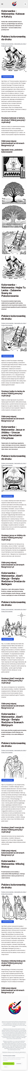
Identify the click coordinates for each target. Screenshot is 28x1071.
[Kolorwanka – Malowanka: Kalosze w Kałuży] (14, 268)
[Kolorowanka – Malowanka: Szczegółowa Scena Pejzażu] (14, 192)
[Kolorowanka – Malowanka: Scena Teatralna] (14, 167)
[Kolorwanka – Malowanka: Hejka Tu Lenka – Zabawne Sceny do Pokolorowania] (14, 243)
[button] (2, 4)
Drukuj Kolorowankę (6, 46)
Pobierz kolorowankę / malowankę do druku (13, 44)
